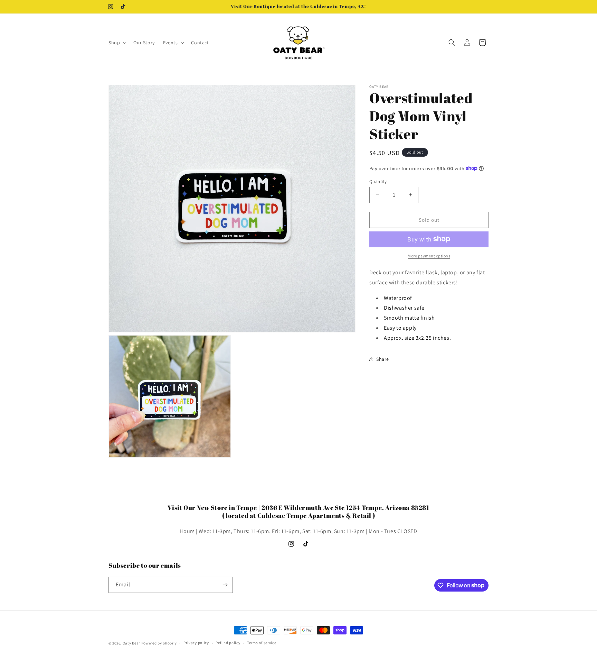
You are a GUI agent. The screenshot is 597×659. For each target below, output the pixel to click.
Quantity (378, 181)
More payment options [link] (429, 255)
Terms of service (261, 642)
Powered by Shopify (159, 643)
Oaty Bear (131, 643)
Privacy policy (196, 642)
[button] (116, 42)
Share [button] (382, 359)
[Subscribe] (225, 585)
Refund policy (228, 642)
